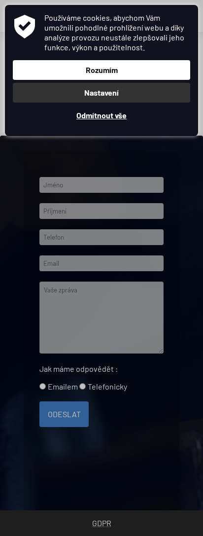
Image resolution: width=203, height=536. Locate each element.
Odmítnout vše (101, 115)
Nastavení (101, 92)
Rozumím (102, 69)
